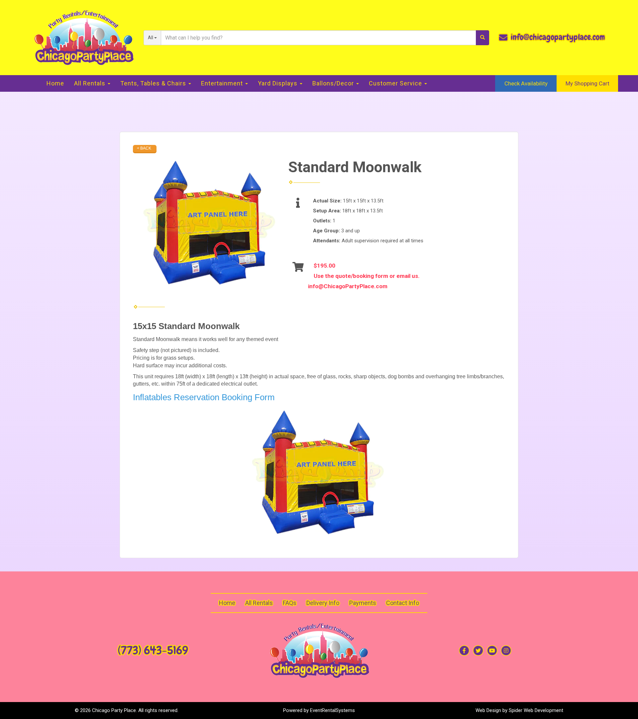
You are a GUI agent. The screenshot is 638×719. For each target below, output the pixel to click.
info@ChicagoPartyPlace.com (347, 286)
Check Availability (526, 83)
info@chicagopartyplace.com (558, 37)
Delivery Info (322, 602)
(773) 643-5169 (153, 650)
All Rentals (259, 602)
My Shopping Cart (587, 83)
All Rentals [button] (90, 83)
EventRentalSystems (332, 710)
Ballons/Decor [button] (334, 83)
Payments (362, 602)
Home (55, 83)
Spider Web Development (536, 710)
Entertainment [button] (223, 83)
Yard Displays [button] (278, 83)
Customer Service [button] (396, 83)
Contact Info (402, 602)
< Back (144, 148)
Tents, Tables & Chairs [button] (154, 83)
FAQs (289, 602)
